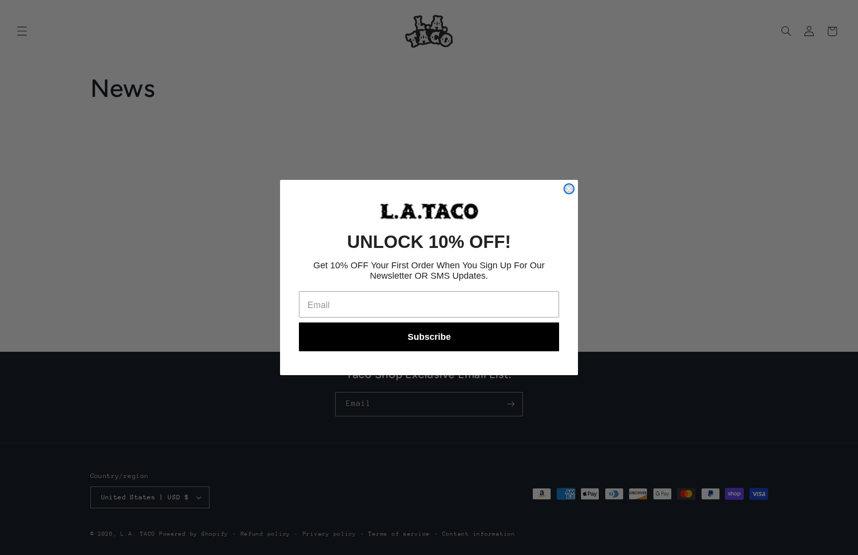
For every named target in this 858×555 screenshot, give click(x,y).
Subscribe (429, 337)
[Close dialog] (569, 189)
